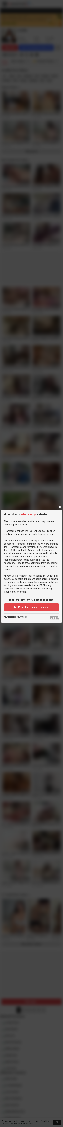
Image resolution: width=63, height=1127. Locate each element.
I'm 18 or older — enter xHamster (31, 607)
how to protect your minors (15, 617)
